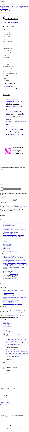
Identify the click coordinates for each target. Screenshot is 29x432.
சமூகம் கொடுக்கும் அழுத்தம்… (16, 344)
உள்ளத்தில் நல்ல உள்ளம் (12, 104)
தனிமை (8, 119)
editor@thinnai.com (3, 206)
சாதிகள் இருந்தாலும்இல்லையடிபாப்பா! (16, 256)
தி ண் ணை (2, 1)
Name (1, 184)
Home (1, 399)
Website (1, 190)
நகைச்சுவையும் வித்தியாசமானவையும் (10, 251)
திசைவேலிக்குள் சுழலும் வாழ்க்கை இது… (11, 232)
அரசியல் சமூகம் (3, 6)
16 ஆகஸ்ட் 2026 (10, 10)
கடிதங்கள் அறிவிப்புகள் (7, 245)
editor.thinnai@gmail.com (22, 206)
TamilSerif (16, 317)
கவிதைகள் (17, 7)
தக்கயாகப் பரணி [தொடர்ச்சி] (16, 89)
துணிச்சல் (5, 268)
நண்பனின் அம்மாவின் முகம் (14, 106)
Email (1, 187)
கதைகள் (6, 7)
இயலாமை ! (5, 226)
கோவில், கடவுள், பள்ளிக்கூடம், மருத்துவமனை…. (12, 236)
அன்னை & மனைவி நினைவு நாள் (15, 127)
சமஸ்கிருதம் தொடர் (4, 402)
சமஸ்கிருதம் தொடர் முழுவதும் (6, 319)
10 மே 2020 (6, 95)
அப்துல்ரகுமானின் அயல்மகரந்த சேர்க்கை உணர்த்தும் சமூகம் (14, 229)
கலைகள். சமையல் (11, 7)
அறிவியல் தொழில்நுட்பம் (10, 6)
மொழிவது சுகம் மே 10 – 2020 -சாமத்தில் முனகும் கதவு (13, 235)
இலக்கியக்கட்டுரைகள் (19, 6)
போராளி (11, 269)
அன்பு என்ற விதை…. (14, 272)
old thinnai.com (11, 209)
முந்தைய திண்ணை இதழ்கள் (6, 403)
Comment (2, 169)
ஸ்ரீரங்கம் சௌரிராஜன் (11, 22)
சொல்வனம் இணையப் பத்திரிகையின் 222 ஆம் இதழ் (13, 222)
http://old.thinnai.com (15, 315)
